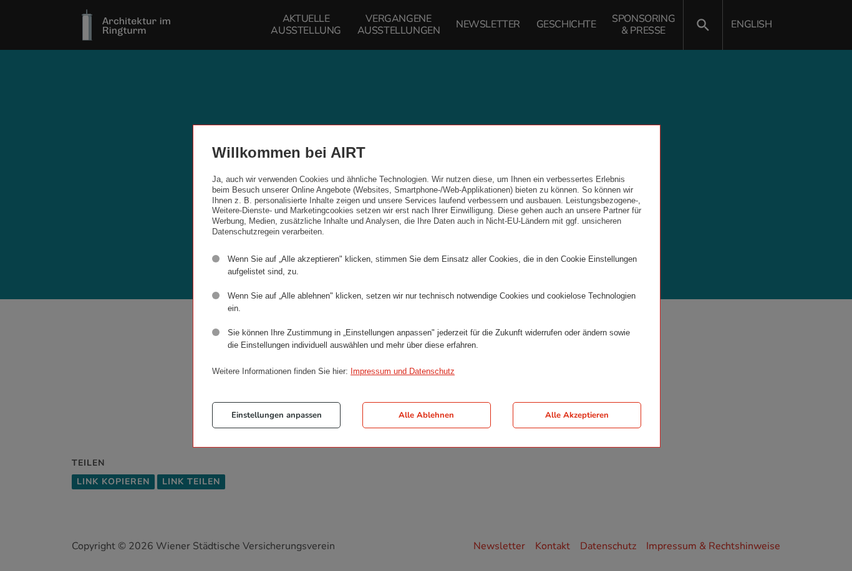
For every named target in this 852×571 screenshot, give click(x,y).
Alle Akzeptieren (577, 415)
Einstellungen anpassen (276, 415)
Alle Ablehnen (426, 415)
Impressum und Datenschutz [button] (403, 371)
